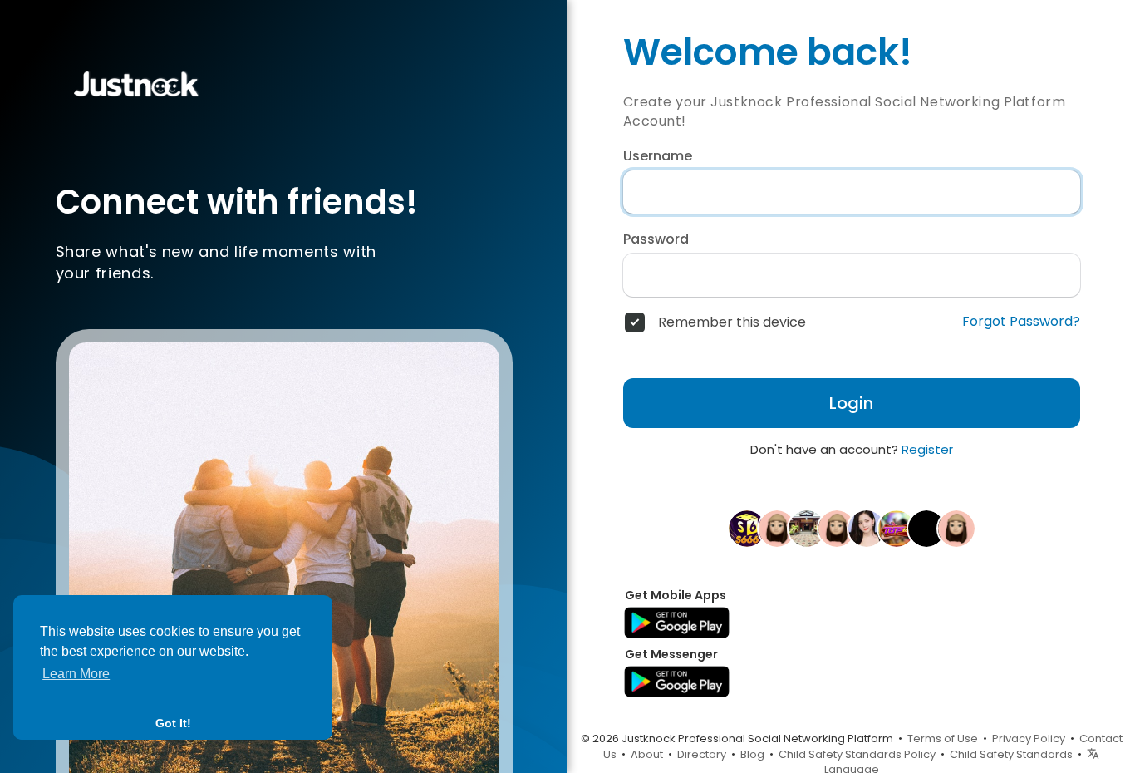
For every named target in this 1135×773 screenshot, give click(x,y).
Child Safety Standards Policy (857, 754)
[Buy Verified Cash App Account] (866, 527)
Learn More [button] (76, 674)
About (647, 754)
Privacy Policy (1028, 738)
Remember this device (732, 322)
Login (851, 403)
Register (927, 449)
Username (657, 156)
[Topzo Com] (896, 527)
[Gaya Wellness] (926, 527)
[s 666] (747, 527)
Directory (701, 754)
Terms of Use (942, 738)
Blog (752, 754)
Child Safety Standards (1011, 754)
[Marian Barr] (777, 527)
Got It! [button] (173, 723)
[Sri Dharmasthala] (807, 527)
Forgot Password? (1021, 322)
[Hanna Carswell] (956, 527)
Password (656, 239)
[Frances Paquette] (836, 527)
